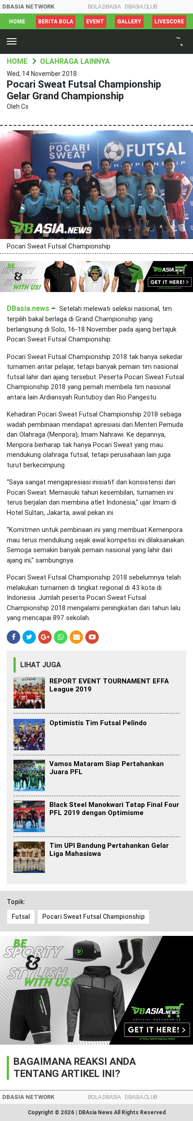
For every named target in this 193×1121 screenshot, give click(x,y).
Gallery (129, 21)
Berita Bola (55, 21)
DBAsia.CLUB (141, 6)
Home (17, 21)
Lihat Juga (40, 664)
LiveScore (169, 21)
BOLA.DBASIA (104, 6)
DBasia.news (28, 308)
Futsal (21, 916)
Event (95, 21)
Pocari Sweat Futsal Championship (93, 916)
